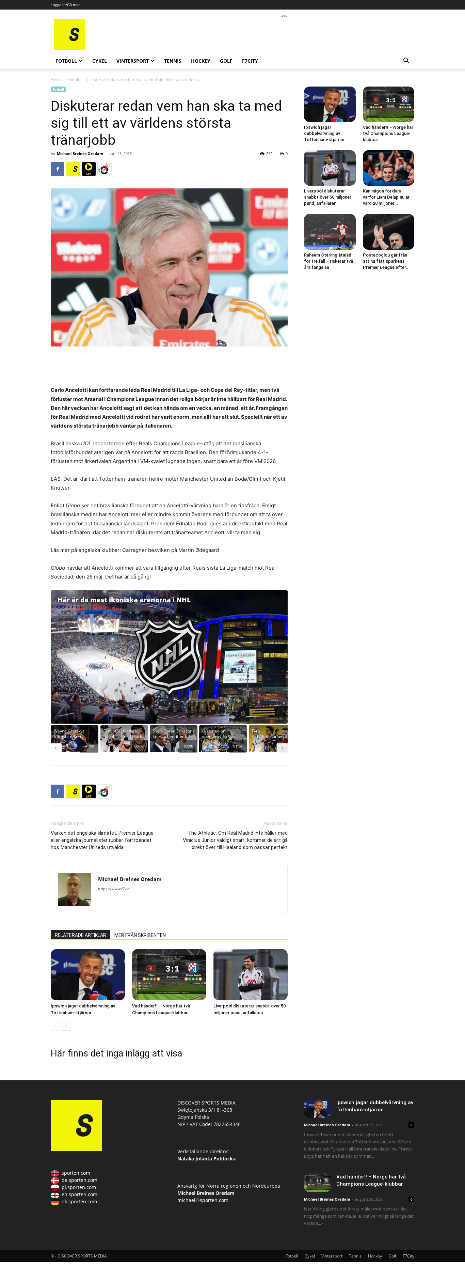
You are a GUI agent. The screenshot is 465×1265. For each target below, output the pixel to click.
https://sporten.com (73, 169)
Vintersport (132, 61)
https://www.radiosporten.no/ (104, 169)
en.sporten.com (79, 1194)
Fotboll (66, 61)
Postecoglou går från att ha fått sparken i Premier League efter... (386, 261)
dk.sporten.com (79, 1201)
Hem (55, 79)
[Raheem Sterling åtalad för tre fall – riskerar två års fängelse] (330, 231)
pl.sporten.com (79, 1187)
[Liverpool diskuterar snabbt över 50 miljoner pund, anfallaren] (250, 974)
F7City (250, 61)
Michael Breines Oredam (80, 153)
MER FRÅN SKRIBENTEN (140, 935)
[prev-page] (55, 1026)
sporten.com (76, 1173)
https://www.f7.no (114, 888)
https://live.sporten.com (89, 169)
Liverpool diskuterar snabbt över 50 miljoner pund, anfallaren (327, 197)
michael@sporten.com (202, 1200)
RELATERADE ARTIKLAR (80, 935)
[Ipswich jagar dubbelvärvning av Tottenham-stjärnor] (88, 974)
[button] (406, 61)
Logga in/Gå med (66, 4)
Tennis (172, 61)
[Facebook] (57, 169)
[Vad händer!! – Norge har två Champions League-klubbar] (169, 974)
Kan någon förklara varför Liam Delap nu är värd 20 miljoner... (386, 197)
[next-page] (66, 1026)
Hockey (200, 61)
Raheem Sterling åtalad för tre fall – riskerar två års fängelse (328, 261)
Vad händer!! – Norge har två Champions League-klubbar (388, 133)
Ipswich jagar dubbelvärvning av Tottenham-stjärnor (324, 133)
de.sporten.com (79, 1180)
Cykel (99, 61)
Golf (226, 61)
